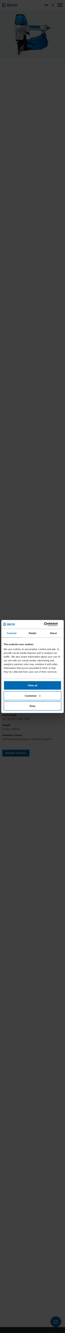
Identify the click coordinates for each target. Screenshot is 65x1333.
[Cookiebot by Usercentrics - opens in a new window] (47, 624)
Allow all (32, 685)
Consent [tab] (11, 633)
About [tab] (53, 633)
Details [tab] (32, 633)
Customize (31, 695)
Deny (32, 706)
